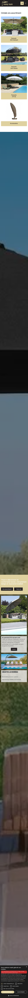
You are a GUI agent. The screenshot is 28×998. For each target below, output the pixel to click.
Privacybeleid (22, 980)
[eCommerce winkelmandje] (22, 3)
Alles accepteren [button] (7, 992)
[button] (14, 995)
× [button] (26, 966)
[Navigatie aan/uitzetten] (25, 3)
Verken (14, 649)
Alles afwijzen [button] (21, 992)
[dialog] (14, 981)
